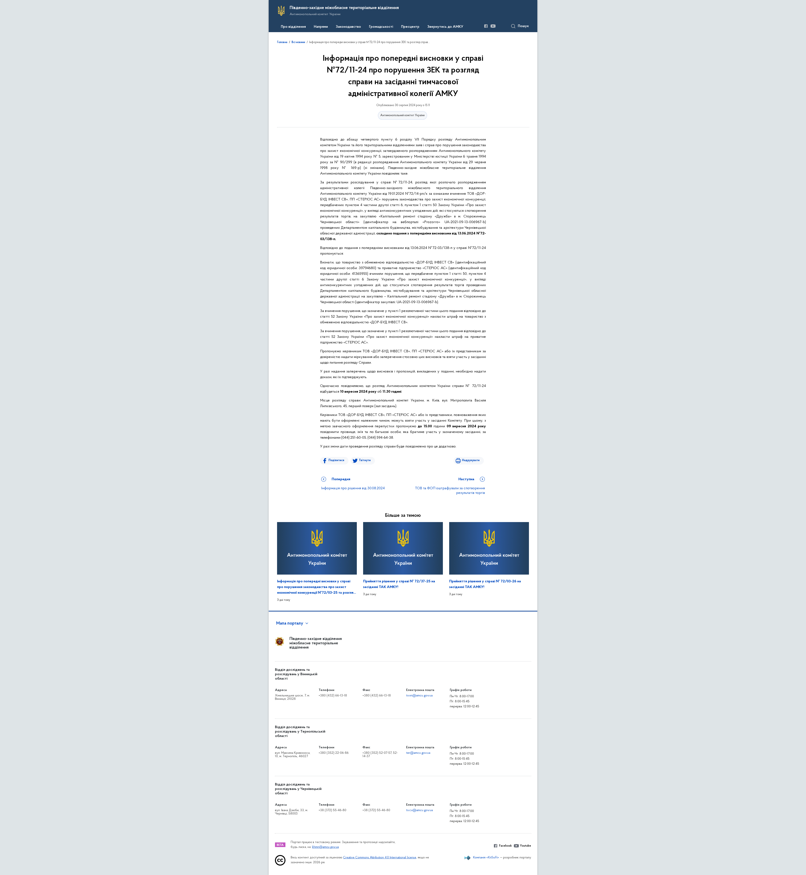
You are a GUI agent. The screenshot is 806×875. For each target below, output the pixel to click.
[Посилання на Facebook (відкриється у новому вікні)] (485, 26)
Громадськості (381, 27)
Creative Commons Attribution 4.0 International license (379, 857)
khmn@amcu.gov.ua (325, 847)
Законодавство (348, 27)
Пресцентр (410, 27)
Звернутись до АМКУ (445, 27)
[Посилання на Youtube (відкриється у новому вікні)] (493, 26)
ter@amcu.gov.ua (418, 753)
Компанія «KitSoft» (486, 857)
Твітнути (365, 460)
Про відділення (293, 27)
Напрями (321, 27)
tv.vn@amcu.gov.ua (419, 695)
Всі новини (298, 42)
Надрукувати (471, 460)
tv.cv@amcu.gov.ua (419, 810)
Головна (282, 42)
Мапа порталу (289, 623)
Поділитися (336, 460)
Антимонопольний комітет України (402, 115)
